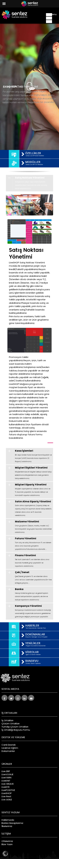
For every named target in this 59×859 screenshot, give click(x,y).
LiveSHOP (7, 793)
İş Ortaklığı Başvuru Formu (16, 729)
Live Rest (6, 796)
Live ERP (6, 771)
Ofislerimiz (7, 841)
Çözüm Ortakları (11, 723)
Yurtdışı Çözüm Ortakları (15, 726)
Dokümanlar (8, 751)
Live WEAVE (8, 783)
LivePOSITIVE (8, 790)
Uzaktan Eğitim (10, 747)
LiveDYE (6, 787)
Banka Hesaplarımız (12, 823)
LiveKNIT (6, 780)
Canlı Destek (9, 744)
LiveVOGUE (7, 774)
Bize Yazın (7, 844)
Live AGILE (7, 799)
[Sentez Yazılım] (14, 14)
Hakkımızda (8, 819)
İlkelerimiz (7, 826)
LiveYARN (6, 777)
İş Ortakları (7, 720)
